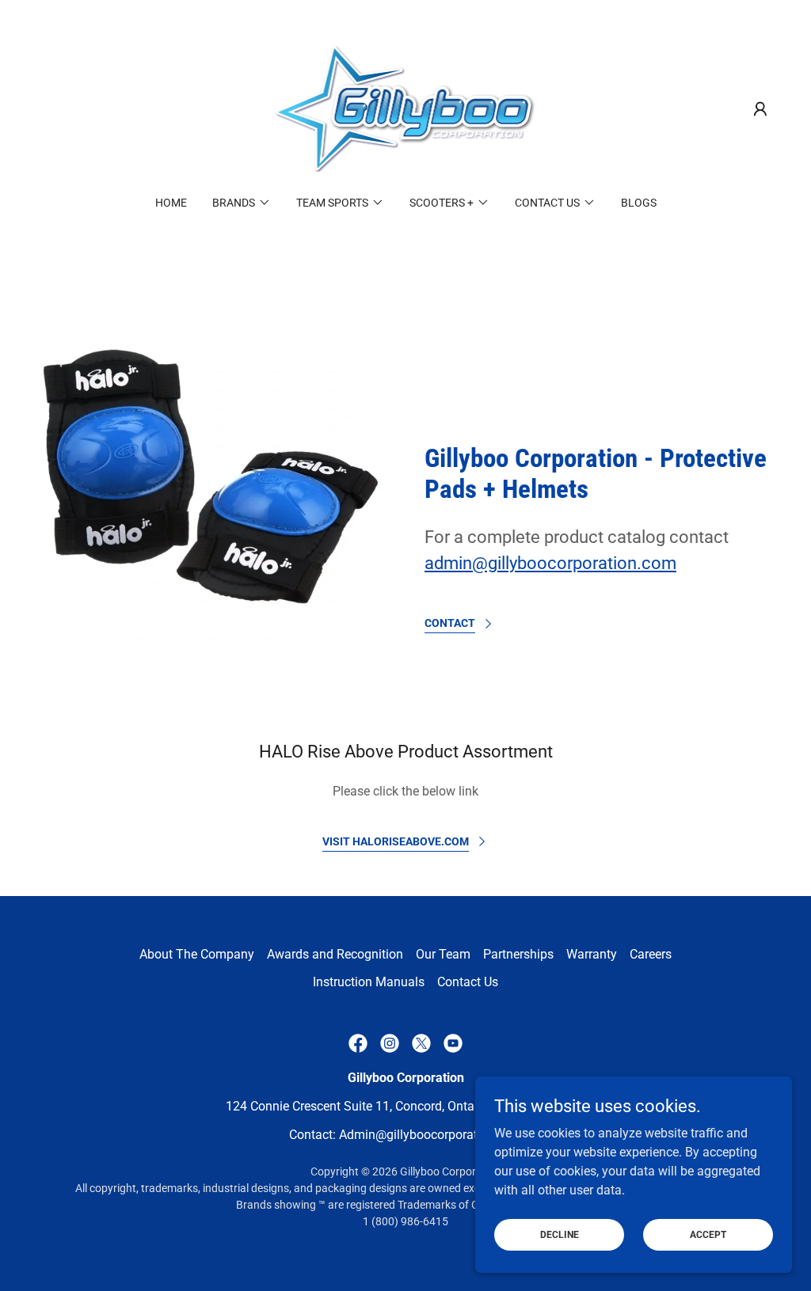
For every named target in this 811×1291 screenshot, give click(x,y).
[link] (406, 108)
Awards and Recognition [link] (335, 954)
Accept (708, 1234)
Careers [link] (651, 954)
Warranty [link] (591, 954)
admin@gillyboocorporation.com (550, 563)
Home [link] (171, 202)
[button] (760, 109)
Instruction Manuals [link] (369, 981)
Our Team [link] (443, 954)
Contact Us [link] (467, 981)
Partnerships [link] (518, 954)
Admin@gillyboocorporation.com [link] (431, 1134)
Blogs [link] (639, 202)
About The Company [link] (196, 954)
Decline (559, 1234)
